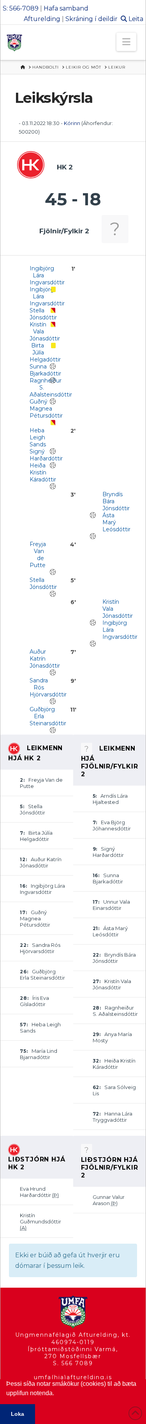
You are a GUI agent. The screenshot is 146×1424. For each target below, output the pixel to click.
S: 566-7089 (21, 8)
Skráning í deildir (91, 19)
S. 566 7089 (73, 1363)
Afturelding (42, 19)
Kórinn (72, 123)
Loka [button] (17, 1414)
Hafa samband (66, 8)
